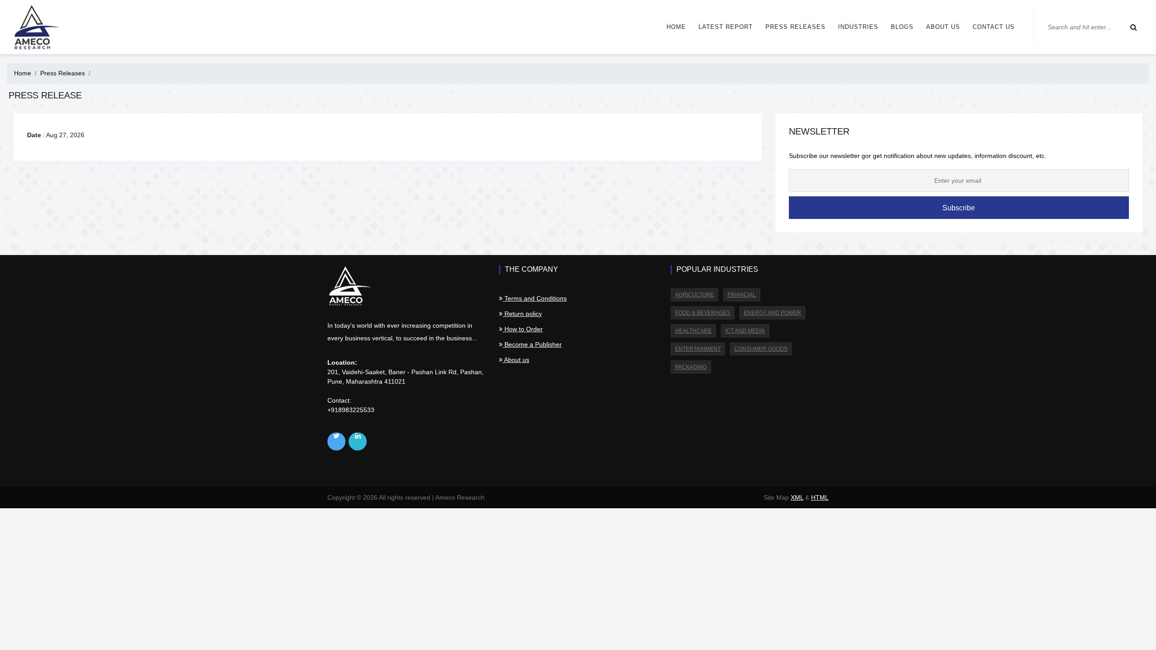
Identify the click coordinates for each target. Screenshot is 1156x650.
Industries (858, 26)
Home (676, 26)
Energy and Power (772, 313)
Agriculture (694, 295)
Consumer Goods (761, 349)
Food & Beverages (702, 313)
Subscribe (958, 208)
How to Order (523, 329)
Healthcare (693, 331)
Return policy (522, 313)
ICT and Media (745, 331)
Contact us (994, 26)
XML (797, 497)
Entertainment (698, 349)
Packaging (691, 367)
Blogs (902, 26)
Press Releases (795, 26)
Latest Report (726, 26)
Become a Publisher (532, 344)
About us (943, 26)
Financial (741, 295)
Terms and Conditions (535, 298)
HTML (820, 497)
